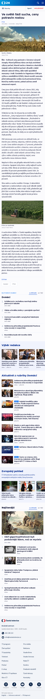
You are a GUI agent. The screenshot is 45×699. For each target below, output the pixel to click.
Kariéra (26, 665)
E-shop (4, 669)
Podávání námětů (29, 669)
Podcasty (5, 661)
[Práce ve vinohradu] (22, 212)
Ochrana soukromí (14, 695)
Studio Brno (27, 652)
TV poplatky (6, 652)
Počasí (4, 665)
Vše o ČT (5, 677)
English (4, 695)
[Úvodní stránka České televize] (10, 620)
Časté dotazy (28, 673)
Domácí (5, 284)
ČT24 (3, 22)
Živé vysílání (6, 648)
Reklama (26, 648)
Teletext (5, 657)
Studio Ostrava (28, 657)
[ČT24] (6, 3)
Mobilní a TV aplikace (9, 673)
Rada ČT (26, 661)
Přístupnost (26, 695)
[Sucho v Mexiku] (22, 39)
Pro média (27, 644)
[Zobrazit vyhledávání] (38, 3)
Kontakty (26, 677)
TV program (6, 644)
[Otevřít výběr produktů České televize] (42, 3)
